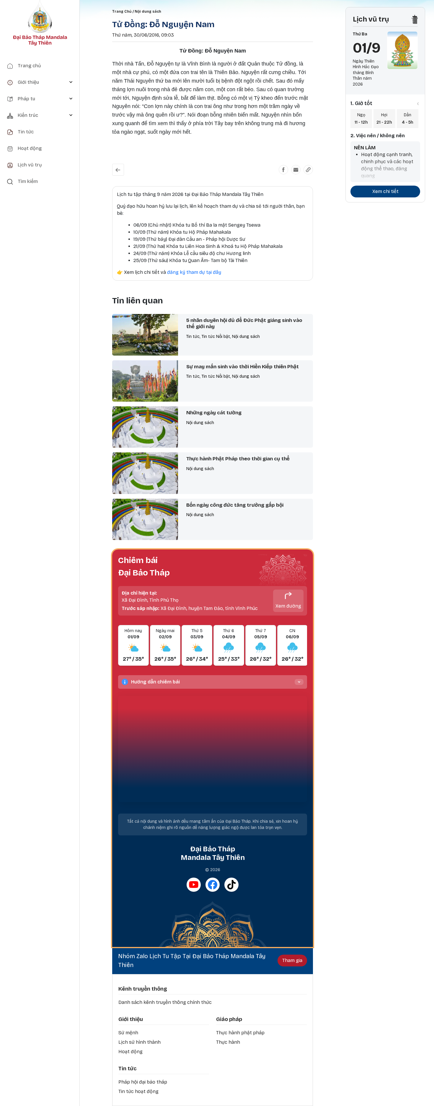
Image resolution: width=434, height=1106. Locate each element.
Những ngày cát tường (214, 413)
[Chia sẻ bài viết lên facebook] (283, 169)
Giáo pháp (229, 1019)
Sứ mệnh (128, 1032)
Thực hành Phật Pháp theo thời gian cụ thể (238, 459)
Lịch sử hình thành (139, 1042)
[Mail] (296, 169)
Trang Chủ (121, 11)
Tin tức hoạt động (138, 1091)
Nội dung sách (148, 11)
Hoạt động (130, 1051)
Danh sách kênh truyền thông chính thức (165, 1002)
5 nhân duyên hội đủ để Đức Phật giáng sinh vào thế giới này (244, 323)
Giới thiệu (130, 1019)
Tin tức (127, 1068)
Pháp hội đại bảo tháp (142, 1082)
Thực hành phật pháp (240, 1032)
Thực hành (228, 1042)
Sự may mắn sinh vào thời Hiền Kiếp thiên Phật (242, 367)
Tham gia (292, 960)
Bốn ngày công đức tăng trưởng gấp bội (234, 505)
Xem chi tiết (385, 191)
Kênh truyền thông (142, 989)
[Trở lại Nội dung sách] (118, 170)
